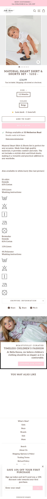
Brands (23, 432)
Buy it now (23, 126)
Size (23, 90)
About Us (23, 450)
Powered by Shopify (23, 497)
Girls (23, 425)
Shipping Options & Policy (23, 454)
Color (23, 101)
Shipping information (23, 301)
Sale (23, 436)
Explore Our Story (31, 364)
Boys (23, 428)
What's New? (23, 421)
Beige (23, 105)
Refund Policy (23, 461)
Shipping (19, 82)
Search (23, 446)
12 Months (23, 94)
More (23, 439)
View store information (14, 139)
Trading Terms (23, 457)
